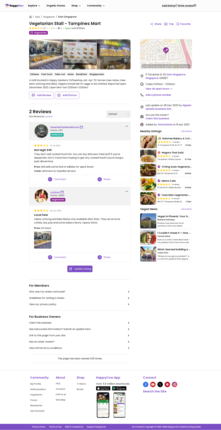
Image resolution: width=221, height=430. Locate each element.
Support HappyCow (96, 426)
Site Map (61, 399)
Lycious (49, 116)
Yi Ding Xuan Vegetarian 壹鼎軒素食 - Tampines (190, 166)
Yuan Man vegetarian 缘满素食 (180, 195)
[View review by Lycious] (41, 196)
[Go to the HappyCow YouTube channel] (153, 384)
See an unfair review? (41, 341)
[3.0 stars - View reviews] (35, 28)
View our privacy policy (42, 304)
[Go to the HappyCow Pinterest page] (167, 384)
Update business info (159, 109)
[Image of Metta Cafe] (148, 184)
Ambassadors (38, 389)
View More (186, 131)
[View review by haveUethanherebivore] (41, 131)
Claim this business (40, 322)
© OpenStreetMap (169, 66)
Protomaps (155, 66)
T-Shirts (81, 383)
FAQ (58, 383)
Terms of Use (55, 426)
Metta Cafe (169, 181)
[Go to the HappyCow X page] (160, 384)
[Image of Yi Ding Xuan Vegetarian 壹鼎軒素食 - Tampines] (148, 170)
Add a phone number (158, 95)
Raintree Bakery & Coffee (178, 138)
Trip (171, 24)
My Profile (35, 383)
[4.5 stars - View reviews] (164, 184)
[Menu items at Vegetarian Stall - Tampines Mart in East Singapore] (80, 54)
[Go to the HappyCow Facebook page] (145, 384)
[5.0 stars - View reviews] (164, 170)
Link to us (61, 394)
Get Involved (37, 410)
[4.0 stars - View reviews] (164, 142)
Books (80, 389)
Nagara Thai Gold (172, 152)
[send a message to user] (82, 127)
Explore (32, 5)
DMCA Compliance (74, 426)
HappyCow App (108, 377)
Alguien (186, 105)
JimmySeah (164, 124)
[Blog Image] (148, 220)
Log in (207, 6)
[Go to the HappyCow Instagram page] (174, 384)
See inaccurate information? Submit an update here (60, 329)
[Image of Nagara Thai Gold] (148, 156)
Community (94, 5)
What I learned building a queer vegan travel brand (188, 249)
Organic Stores (55, 5)
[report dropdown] (127, 126)
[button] (166, 50)
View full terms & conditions (45, 348)
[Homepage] (14, 5)
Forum (33, 400)
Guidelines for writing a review (46, 298)
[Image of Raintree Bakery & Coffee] (148, 142)
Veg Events (36, 394)
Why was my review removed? (47, 291)
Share (158, 24)
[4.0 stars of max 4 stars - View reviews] (164, 156)
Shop (74, 5)
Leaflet (146, 66)
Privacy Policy (38, 426)
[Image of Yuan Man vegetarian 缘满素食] (148, 198)
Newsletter (36, 405)
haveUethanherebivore (64, 127)
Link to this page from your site (47, 335)
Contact (60, 388)
